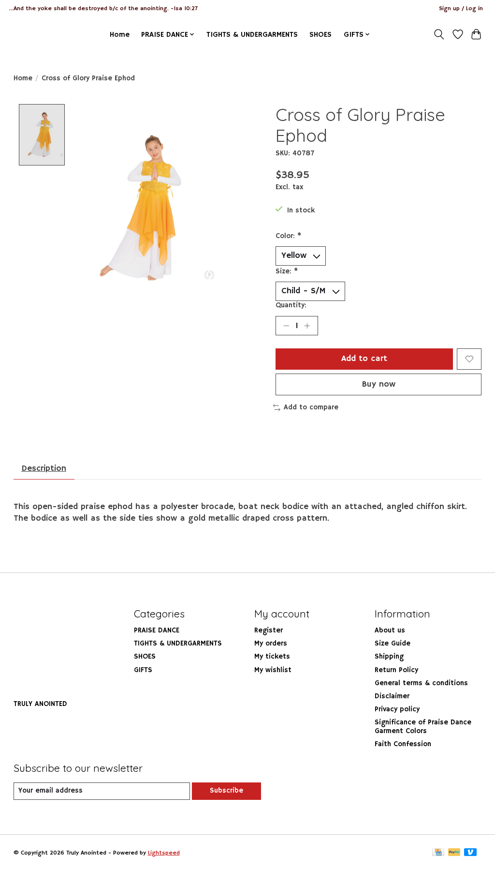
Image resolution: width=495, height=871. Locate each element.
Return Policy (396, 670)
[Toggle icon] (439, 34)
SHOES (320, 34)
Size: (287, 271)
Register (268, 630)
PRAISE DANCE (156, 630)
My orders (270, 643)
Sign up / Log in (461, 8)
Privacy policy (397, 709)
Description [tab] (43, 468)
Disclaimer (392, 696)
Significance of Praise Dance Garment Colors (423, 727)
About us (390, 630)
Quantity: (291, 305)
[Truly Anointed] (32, 34)
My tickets (272, 656)
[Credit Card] (438, 853)
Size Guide (392, 643)
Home (120, 34)
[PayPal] (454, 853)
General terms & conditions (421, 683)
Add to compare (311, 407)
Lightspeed (164, 852)
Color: (289, 236)
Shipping (389, 656)
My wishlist (272, 670)
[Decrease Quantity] (286, 325)
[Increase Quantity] (307, 325)
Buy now (378, 384)
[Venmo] (470, 853)
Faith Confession (403, 744)
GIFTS (143, 670)
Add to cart (364, 358)
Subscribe (226, 790)
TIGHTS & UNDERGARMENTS (252, 34)
